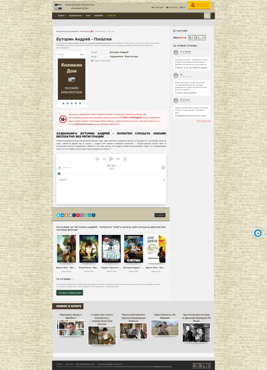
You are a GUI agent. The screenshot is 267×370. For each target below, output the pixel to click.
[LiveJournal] (93, 215)
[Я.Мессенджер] (58, 215)
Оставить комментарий (70, 293)
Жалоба (161, 215)
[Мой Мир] (89, 215)
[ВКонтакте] (62, 215)
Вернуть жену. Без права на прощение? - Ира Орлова (192, 68)
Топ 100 (112, 16)
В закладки (158, 7)
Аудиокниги (116, 56)
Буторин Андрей (119, 52)
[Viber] (82, 215)
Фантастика (131, 56)
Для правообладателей (85, 364)
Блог (88, 16)
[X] (74, 215)
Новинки (98, 16)
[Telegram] (70, 215)
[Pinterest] (78, 215)
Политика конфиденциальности (110, 364)
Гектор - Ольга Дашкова (186, 93)
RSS (184, 7)
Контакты (172, 7)
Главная (59, 364)
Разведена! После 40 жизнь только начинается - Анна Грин (192, 116)
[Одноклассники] (66, 215)
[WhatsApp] (85, 215)
